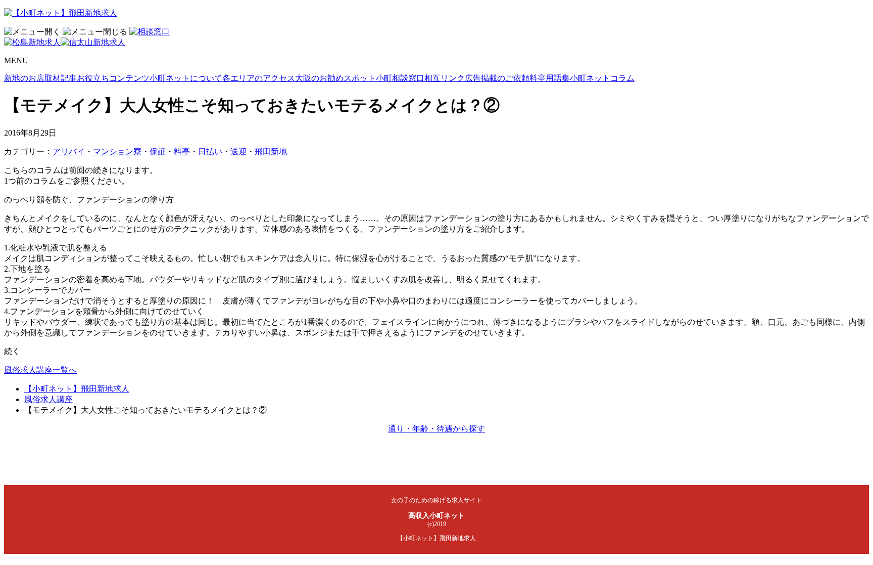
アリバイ (69, 151)
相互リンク (444, 78)
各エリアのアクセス (258, 78)
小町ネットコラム (602, 78)
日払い (210, 151)
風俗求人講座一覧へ (40, 370)
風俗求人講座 (48, 399)
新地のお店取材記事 (40, 78)
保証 (158, 151)
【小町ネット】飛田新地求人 (76, 388)
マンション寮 (117, 151)
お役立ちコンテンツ (113, 78)
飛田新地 (271, 151)
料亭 (182, 151)
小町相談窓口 (400, 78)
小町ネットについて (186, 78)
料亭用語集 (549, 78)
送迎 (238, 151)
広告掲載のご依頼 (497, 78)
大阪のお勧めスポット (335, 78)
